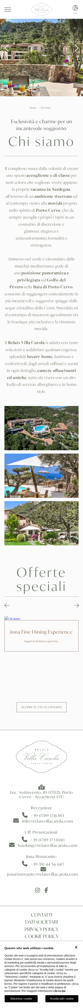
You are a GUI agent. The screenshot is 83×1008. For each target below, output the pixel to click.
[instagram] (37, 890)
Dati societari (41, 922)
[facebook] (46, 890)
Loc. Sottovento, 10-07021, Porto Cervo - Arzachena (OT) (41, 794)
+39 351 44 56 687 (47, 864)
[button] (6, 606)
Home (33, 108)
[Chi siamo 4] (41, 428)
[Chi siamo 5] (41, 476)
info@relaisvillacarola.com (47, 821)
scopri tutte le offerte (41, 707)
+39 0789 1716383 (47, 815)
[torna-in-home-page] (42, 9)
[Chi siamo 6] (41, 523)
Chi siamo (45, 108)
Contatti (41, 915)
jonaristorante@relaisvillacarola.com (42, 874)
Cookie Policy (41, 936)
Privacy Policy (41, 929)
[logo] (41, 757)
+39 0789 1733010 (48, 840)
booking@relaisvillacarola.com (47, 845)
